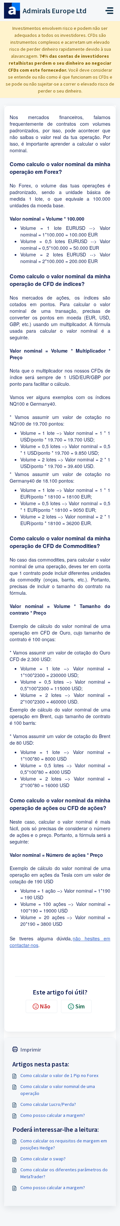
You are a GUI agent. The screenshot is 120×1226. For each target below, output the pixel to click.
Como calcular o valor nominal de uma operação (57, 1089)
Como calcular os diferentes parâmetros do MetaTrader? (64, 1173)
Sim (80, 1006)
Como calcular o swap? (43, 1159)
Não (45, 1006)
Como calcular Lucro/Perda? (48, 1104)
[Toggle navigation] (109, 11)
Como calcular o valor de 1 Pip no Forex (59, 1075)
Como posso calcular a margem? (52, 1115)
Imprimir (30, 1049)
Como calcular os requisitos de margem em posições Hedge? (63, 1144)
